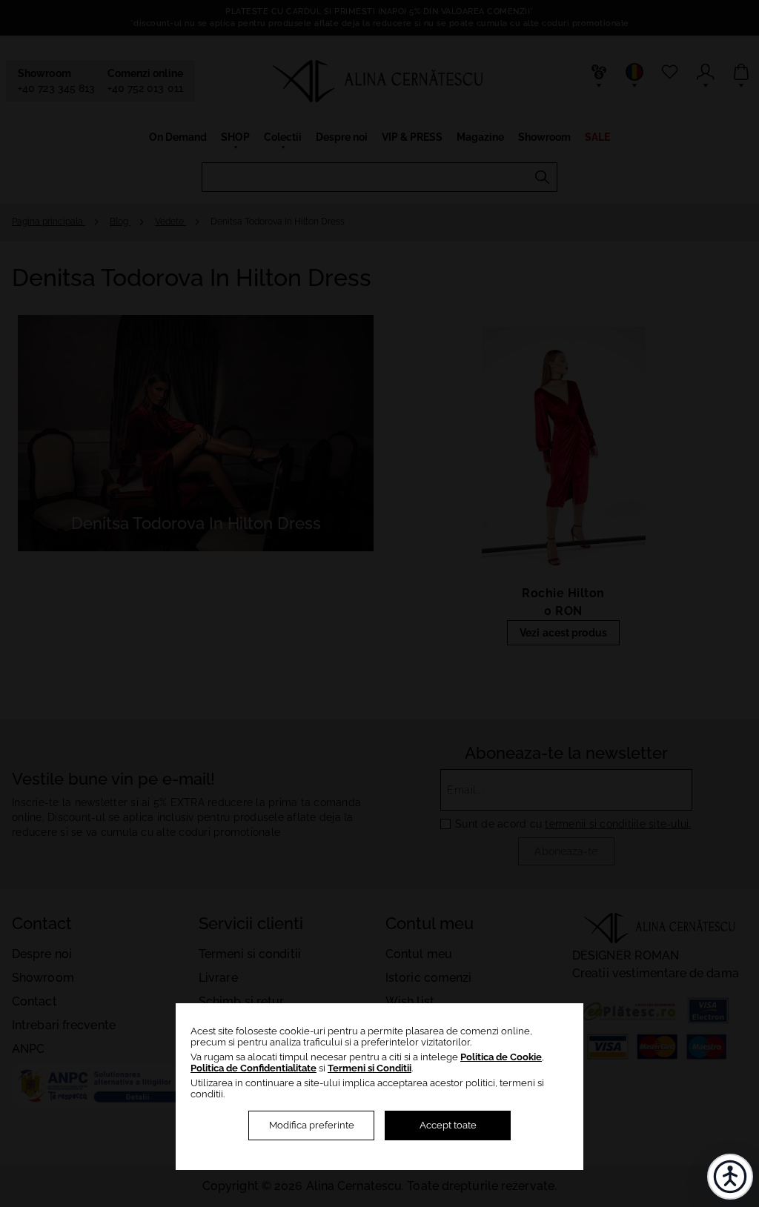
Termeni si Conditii (369, 1068)
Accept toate (448, 1125)
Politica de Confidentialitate (253, 1068)
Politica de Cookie (501, 1057)
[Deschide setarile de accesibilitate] (730, 1177)
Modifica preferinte (311, 1125)
